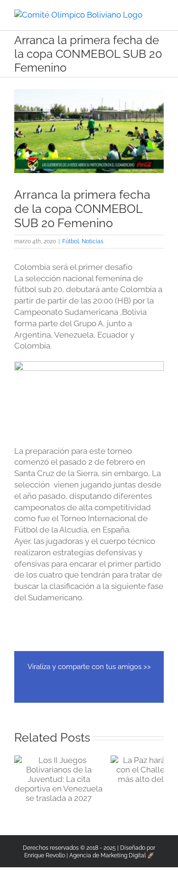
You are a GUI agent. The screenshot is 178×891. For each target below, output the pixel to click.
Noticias (92, 241)
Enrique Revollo (44, 855)
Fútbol (70, 241)
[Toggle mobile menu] (160, 14)
